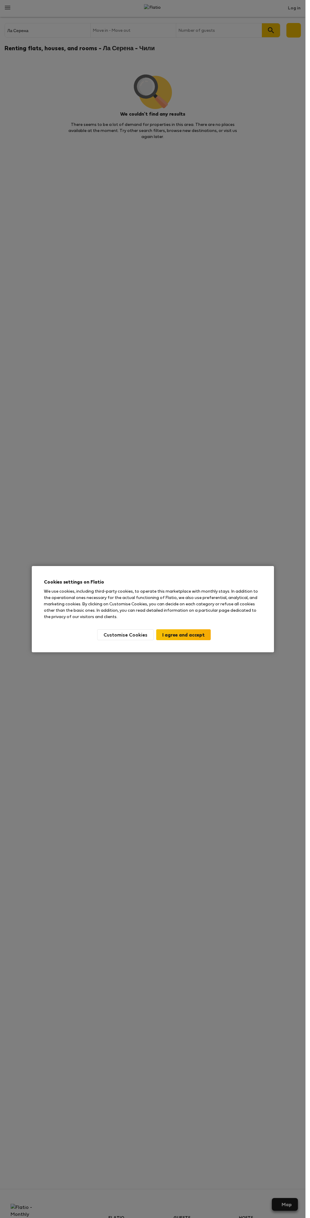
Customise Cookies (125, 634)
